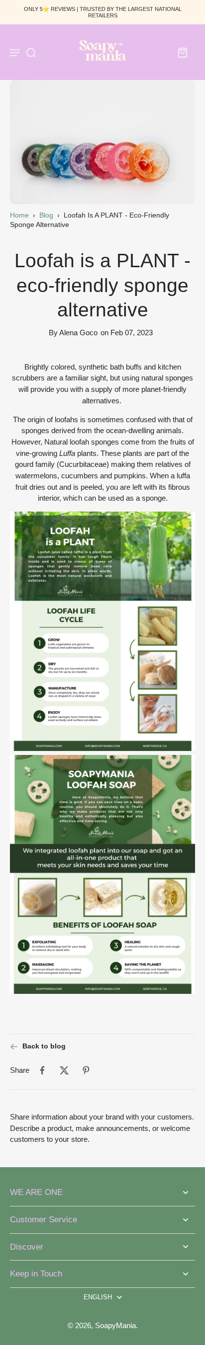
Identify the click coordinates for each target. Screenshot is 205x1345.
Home (19, 215)
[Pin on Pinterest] (86, 1070)
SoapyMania (115, 1325)
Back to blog (44, 1046)
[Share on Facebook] (42, 1070)
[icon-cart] (182, 52)
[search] (31, 52)
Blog (46, 215)
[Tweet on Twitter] (64, 1070)
